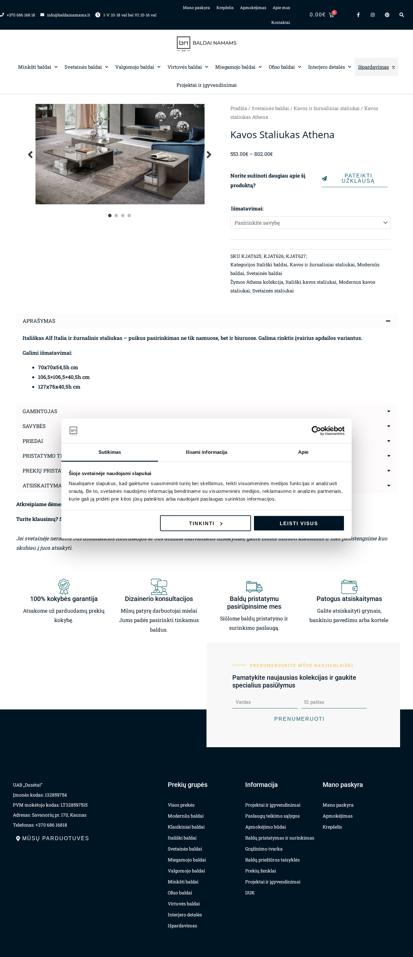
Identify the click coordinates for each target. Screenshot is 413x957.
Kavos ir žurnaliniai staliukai (327, 108)
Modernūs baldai (186, 816)
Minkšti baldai (34, 67)
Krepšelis (225, 7)
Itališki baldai (272, 264)
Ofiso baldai (282, 67)
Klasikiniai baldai (186, 827)
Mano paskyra (196, 7)
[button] (206, 320)
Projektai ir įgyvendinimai (206, 85)
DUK (250, 893)
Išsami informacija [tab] (206, 452)
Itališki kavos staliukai (311, 282)
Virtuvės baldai (184, 67)
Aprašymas (39, 320)
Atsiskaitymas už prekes (58, 485)
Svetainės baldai (83, 67)
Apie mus (281, 7)
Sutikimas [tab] (109, 452)
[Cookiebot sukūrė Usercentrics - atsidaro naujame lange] (316, 431)
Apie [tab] (303, 452)
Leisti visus (299, 523)
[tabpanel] (120, 154)
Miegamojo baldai (235, 67)
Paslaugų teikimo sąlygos (272, 816)
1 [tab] (110, 215)
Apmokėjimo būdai (265, 827)
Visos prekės (181, 805)
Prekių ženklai (260, 871)
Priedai (33, 440)
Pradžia (238, 108)
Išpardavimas (373, 67)
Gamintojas (40, 411)
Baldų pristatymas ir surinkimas (279, 838)
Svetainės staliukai (273, 291)
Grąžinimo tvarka (264, 849)
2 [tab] (117, 215)
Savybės (34, 426)
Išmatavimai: (247, 208)
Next (209, 154)
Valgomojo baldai (134, 67)
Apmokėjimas (253, 7)
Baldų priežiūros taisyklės (272, 860)
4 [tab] (129, 215)
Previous (30, 154)
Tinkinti (202, 523)
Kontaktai (280, 22)
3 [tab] (123, 215)
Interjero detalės (326, 67)
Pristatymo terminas (53, 455)
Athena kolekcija (264, 282)
